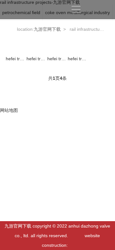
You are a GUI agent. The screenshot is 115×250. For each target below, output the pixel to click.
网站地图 (9, 110)
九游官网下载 (95, 9)
